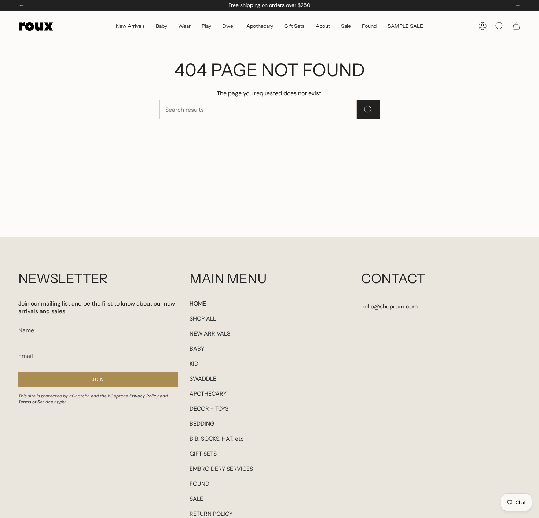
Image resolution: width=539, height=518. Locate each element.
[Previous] (21, 5)
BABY (197, 348)
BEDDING (202, 424)
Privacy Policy (144, 396)
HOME (198, 303)
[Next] (517, 5)
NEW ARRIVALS (210, 333)
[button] (161, 26)
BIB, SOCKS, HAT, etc (217, 439)
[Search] (368, 109)
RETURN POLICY (211, 514)
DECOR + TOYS (209, 408)
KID (194, 363)
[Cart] (516, 26)
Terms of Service (35, 402)
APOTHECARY (208, 393)
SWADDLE (203, 378)
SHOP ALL (203, 318)
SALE (196, 499)
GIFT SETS (203, 454)
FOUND (199, 484)
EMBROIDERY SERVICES (221, 469)
